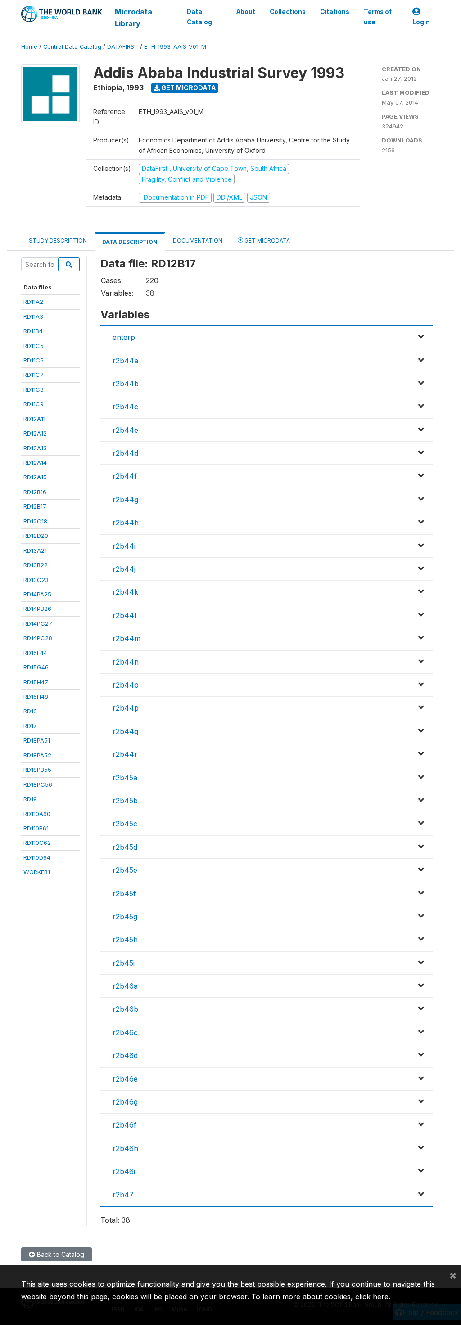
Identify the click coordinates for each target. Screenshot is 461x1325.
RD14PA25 (37, 594)
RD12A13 (35, 448)
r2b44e (125, 430)
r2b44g (125, 499)
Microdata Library (133, 17)
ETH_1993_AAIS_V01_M (175, 46)
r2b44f (125, 476)
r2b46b (125, 1008)
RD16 (30, 711)
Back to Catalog (59, 1254)
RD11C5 (33, 345)
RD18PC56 (37, 784)
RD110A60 (36, 813)
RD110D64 (36, 857)
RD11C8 (33, 389)
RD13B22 (35, 565)
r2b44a (125, 360)
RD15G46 (36, 667)
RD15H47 (35, 682)
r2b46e (125, 1078)
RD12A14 (35, 462)
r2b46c (125, 1032)
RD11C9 (33, 404)
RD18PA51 (36, 740)
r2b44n (126, 661)
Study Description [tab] (58, 240)
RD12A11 (34, 418)
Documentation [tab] (197, 240)
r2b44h (126, 522)
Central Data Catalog (72, 46)
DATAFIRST (122, 46)
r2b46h (125, 1148)
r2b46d (125, 1055)
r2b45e (125, 870)
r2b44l (124, 615)
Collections (288, 11)
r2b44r (125, 754)
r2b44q (125, 731)
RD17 (30, 725)
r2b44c (125, 406)
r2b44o (126, 684)
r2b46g (125, 1101)
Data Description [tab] (130, 241)
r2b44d (125, 453)
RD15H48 (35, 696)
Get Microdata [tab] (266, 240)
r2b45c (125, 823)
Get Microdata (188, 88)
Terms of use (378, 16)
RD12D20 (35, 535)
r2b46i (124, 1171)
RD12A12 (35, 433)
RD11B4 (33, 331)
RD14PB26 (37, 608)
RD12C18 (35, 521)
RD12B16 (34, 491)
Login (421, 22)
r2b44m (126, 638)
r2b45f (124, 893)
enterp (124, 337)
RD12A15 (35, 477)
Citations (334, 11)
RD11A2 (33, 301)
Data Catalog (199, 16)
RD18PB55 (37, 769)
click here (372, 1296)
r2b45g (125, 916)
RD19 (30, 798)
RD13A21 (35, 550)
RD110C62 (37, 842)
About (245, 11)
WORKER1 (36, 872)
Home (29, 46)
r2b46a (125, 985)
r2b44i (124, 545)
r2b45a (125, 777)
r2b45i (124, 962)
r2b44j (124, 568)
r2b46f (124, 1124)
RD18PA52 (37, 755)
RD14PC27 (37, 623)
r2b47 (123, 1194)
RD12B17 (34, 506)
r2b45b (125, 800)
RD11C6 (33, 360)
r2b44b (126, 383)
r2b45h (125, 939)
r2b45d (125, 847)
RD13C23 (36, 579)
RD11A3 (33, 316)
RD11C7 (33, 374)
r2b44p (126, 707)
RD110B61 (36, 828)
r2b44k (125, 591)
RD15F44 (35, 652)
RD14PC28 (37, 638)
